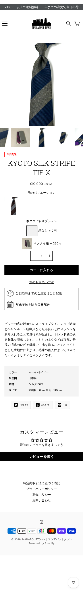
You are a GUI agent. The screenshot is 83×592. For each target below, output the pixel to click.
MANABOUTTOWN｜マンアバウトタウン (47, 539)
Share (45, 404)
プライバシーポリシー (41, 489)
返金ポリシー (41, 494)
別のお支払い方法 (41, 282)
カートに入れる (41, 270)
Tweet (23, 404)
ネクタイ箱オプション (41, 221)
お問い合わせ (41, 500)
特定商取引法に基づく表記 (41, 483)
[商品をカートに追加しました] (77, 23)
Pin (65, 404)
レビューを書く (41, 456)
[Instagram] (41, 522)
